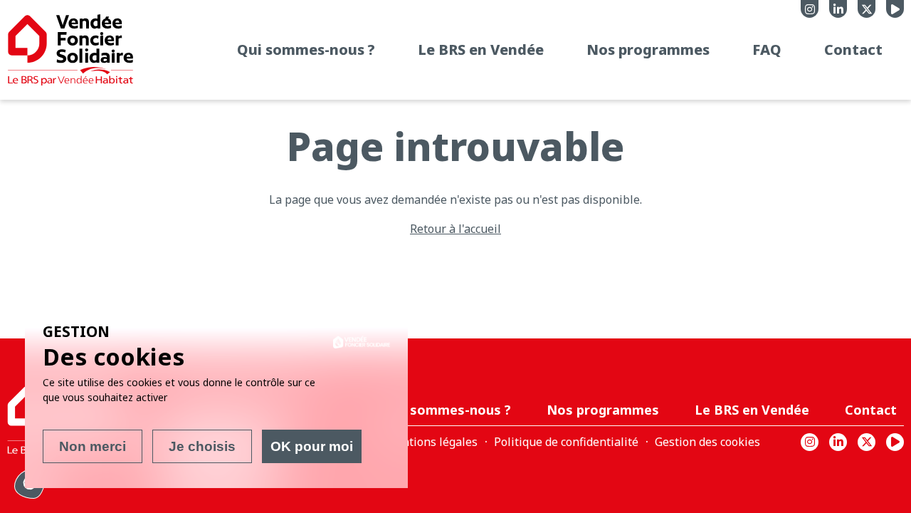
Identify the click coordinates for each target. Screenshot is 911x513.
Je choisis (202, 446)
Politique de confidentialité (566, 442)
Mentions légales (431, 442)
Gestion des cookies (707, 442)
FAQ (766, 49)
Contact (853, 49)
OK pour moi (311, 446)
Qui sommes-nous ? (306, 49)
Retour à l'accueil (455, 229)
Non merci (92, 446)
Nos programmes (648, 49)
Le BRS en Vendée (481, 49)
